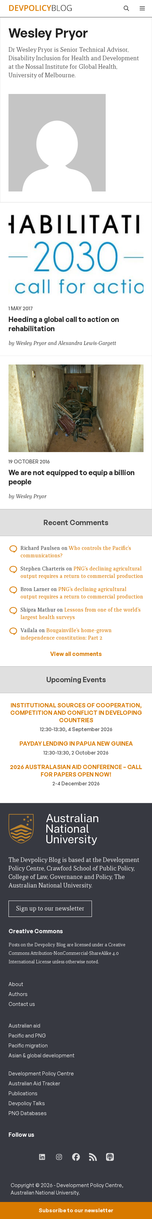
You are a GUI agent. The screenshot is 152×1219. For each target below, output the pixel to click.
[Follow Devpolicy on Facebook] (76, 1157)
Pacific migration (28, 1045)
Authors (18, 994)
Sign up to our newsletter (50, 908)
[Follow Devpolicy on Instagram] (59, 1157)
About (15, 984)
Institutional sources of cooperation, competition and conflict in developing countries (76, 713)
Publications (22, 1093)
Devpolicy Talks (26, 1103)
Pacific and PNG (27, 1035)
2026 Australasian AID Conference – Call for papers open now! (76, 770)
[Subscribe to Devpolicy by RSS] (93, 1157)
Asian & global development (41, 1055)
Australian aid (24, 1026)
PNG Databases (27, 1113)
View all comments (76, 653)
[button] (125, 8)
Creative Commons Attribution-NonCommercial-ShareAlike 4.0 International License (66, 953)
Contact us (21, 1004)
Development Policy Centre (41, 1073)
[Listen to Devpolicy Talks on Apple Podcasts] (110, 1157)
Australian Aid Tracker (34, 1083)
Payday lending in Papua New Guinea (76, 743)
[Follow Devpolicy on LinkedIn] (42, 1157)
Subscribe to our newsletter (76, 1210)
